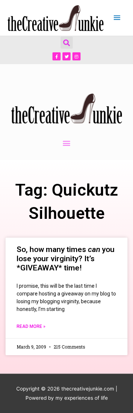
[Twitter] (66, 56)
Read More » (31, 326)
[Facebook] (56, 56)
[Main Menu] (117, 18)
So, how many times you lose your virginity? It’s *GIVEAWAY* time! (66, 258)
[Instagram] (76, 56)
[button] (67, 42)
